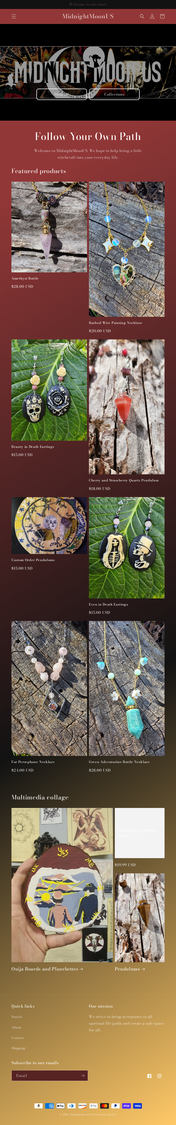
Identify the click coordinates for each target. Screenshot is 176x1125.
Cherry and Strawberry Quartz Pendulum (124, 480)
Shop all (61, 94)
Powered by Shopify (104, 1114)
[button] (14, 16)
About (16, 1027)
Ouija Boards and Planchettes (44, 969)
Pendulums (127, 969)
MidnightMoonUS (80, 1114)
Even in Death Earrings (108, 604)
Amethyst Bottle (25, 278)
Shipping (18, 1048)
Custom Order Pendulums (33, 560)
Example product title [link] (138, 833)
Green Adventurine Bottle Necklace (119, 762)
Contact (17, 1037)
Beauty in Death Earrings (32, 447)
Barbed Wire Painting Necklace (116, 323)
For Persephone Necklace (33, 762)
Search (16, 1016)
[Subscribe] (83, 1075)
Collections (114, 94)
